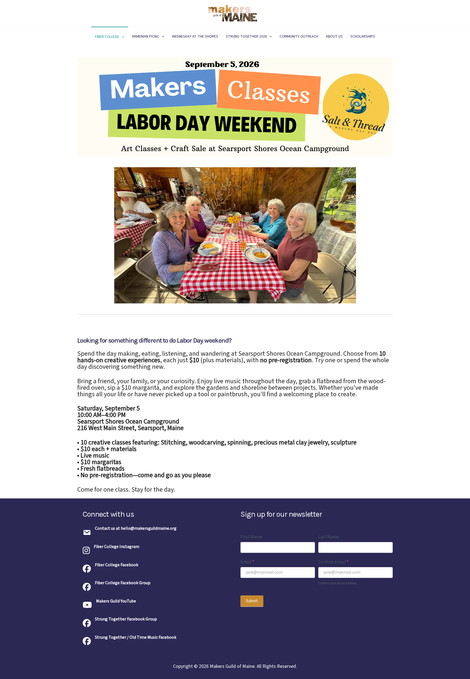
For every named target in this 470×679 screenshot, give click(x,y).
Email (247, 562)
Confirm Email (333, 562)
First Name (251, 537)
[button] (121, 36)
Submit (252, 601)
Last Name (328, 537)
